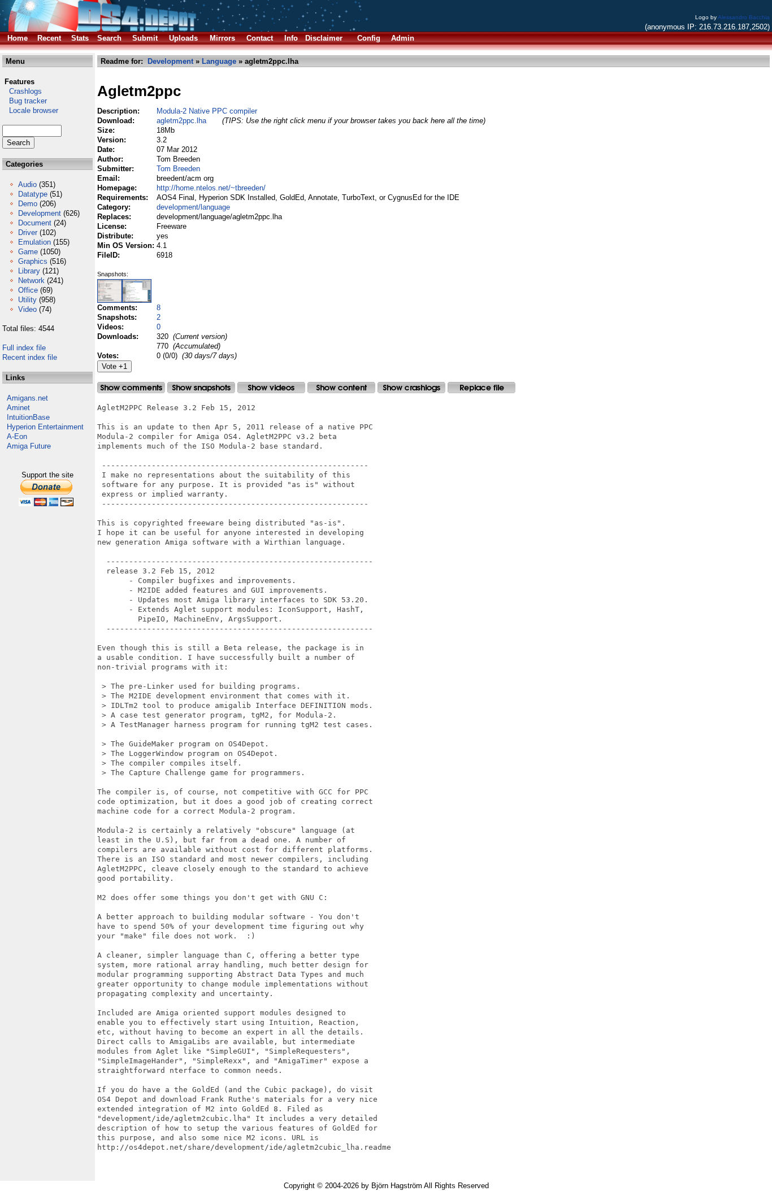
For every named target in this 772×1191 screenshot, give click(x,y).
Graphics (32, 261)
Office (28, 290)
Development (39, 213)
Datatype (32, 194)
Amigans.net (27, 398)
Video (27, 309)
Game (28, 251)
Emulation (34, 242)
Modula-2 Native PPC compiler (207, 111)
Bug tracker (24, 101)
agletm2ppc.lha (181, 120)
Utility (27, 299)
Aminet (18, 407)
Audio (27, 184)
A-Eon (17, 436)
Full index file (24, 348)
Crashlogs (22, 91)
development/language (193, 207)
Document (34, 223)
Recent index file (29, 357)
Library (29, 271)
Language (219, 61)
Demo (27, 203)
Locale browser (30, 110)
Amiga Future (29, 446)
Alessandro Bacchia (744, 17)
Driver (27, 232)
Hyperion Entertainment (45, 427)
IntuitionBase (28, 417)
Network (31, 280)
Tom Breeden (178, 168)
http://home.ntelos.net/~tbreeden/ (211, 188)
